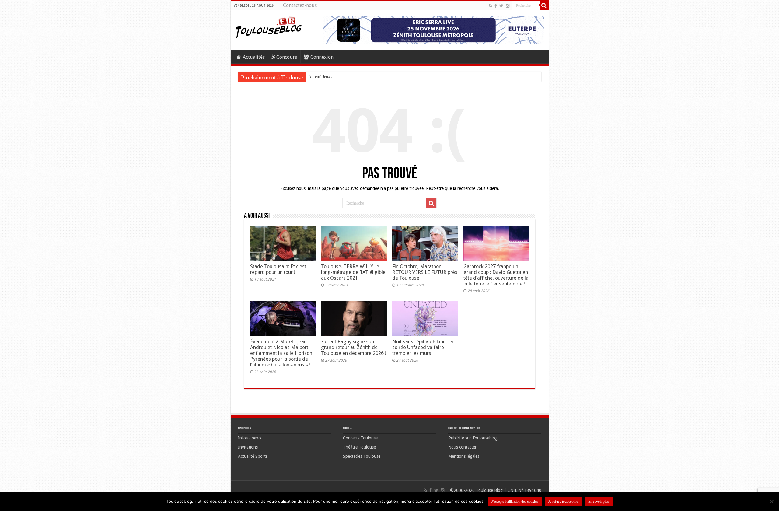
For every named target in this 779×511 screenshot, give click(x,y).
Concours (286, 57)
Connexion (322, 57)
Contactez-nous (300, 5)
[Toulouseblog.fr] (268, 26)
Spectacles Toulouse (361, 456)
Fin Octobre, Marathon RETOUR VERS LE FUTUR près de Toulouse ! (424, 272)
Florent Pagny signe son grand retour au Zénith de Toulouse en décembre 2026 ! (353, 347)
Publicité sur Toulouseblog (473, 438)
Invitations (248, 447)
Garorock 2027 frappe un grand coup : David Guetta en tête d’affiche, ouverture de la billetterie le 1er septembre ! (496, 275)
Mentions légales (463, 456)
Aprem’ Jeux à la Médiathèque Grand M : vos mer (351, 76)
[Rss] (490, 5)
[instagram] (507, 5)
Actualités (254, 57)
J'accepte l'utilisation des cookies (514, 501)
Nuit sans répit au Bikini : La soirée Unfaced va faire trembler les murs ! (422, 347)
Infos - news (249, 438)
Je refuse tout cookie (563, 501)
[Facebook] (496, 5)
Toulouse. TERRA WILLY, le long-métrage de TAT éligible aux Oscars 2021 (353, 272)
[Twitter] (501, 5)
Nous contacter (462, 447)
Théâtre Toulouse (359, 447)
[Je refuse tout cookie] (771, 502)
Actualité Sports (252, 456)
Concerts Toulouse (360, 438)
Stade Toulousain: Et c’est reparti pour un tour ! (278, 269)
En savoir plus (598, 501)
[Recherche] (544, 5)
